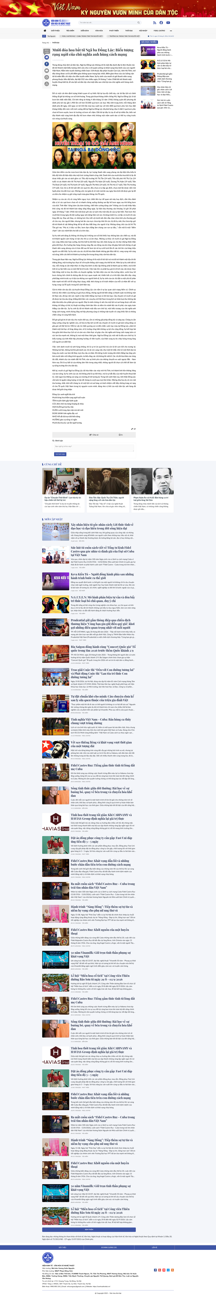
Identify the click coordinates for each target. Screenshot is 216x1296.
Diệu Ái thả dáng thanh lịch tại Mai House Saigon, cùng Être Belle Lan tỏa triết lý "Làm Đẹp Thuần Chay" (103, 1258)
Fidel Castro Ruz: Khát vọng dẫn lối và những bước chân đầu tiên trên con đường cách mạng (101, 862)
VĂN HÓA (81, 541)
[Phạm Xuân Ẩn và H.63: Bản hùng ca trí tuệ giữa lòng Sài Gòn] (152, 481)
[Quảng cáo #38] (108, 8)
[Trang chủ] (45, 31)
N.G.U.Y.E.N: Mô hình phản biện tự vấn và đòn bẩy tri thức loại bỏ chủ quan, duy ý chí (103, 599)
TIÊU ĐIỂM (82, 567)
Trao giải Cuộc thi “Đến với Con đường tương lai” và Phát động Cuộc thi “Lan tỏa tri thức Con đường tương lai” (103, 673)
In (122, 435)
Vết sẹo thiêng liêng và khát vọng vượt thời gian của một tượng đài (101, 744)
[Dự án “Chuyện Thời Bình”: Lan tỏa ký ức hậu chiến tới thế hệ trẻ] (63, 481)
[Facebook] (161, 22)
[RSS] (155, 22)
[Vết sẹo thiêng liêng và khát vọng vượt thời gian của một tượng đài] (55, 749)
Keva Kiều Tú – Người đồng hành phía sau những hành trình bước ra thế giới (102, 576)
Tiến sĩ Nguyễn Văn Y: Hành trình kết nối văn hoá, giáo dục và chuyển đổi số (103, 1283)
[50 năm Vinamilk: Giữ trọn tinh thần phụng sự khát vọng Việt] (55, 960)
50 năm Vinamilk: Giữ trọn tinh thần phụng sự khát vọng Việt (101, 954)
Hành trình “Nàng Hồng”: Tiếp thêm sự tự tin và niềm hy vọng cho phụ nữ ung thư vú (102, 908)
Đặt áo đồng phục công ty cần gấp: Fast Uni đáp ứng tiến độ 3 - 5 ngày (101, 839)
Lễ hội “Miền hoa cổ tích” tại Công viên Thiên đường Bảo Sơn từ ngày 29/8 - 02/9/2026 (100, 977)
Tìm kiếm (138, 22)
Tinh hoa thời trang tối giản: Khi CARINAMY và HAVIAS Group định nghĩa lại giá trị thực (101, 816)
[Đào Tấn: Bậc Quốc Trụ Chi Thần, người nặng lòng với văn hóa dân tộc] (108, 481)
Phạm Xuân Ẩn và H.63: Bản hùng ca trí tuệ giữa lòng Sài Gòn (151, 499)
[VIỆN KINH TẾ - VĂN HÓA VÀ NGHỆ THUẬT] (56, 22)
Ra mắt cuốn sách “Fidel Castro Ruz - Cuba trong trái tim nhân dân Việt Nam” (103, 885)
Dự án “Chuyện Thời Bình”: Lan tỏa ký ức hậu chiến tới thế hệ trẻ (63, 499)
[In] (46, 77)
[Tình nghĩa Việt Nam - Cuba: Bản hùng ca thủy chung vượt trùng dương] (55, 726)
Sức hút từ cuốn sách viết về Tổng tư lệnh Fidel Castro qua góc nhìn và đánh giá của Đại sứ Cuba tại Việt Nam (102, 551)
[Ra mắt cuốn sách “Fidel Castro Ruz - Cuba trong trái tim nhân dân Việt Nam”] (55, 891)
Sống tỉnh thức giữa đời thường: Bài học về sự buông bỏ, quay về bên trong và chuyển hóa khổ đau (101, 791)
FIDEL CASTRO (86, 735)
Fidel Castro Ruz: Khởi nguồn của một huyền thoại (100, 931)
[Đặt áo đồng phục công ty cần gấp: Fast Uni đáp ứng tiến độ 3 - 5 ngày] (55, 845)
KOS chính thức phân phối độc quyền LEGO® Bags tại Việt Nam (100, 1233)
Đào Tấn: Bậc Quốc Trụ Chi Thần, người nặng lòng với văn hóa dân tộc (106, 499)
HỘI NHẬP (82, 590)
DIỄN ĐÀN (85, 808)
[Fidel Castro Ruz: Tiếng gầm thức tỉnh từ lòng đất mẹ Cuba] (55, 772)
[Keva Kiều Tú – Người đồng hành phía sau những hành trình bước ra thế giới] (55, 581)
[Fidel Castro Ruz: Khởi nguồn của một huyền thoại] (55, 937)
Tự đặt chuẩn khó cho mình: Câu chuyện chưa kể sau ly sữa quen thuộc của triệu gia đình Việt (102, 698)
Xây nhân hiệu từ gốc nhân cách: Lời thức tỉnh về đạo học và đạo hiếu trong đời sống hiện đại (102, 526)
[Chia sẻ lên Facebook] (46, 64)
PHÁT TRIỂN (82, 640)
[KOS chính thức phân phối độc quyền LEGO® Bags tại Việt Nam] (55, 1239)
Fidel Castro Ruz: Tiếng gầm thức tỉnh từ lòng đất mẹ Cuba (103, 767)
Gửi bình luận (60, 454)
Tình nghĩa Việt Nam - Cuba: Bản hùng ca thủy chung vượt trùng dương (101, 721)
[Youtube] (168, 22)
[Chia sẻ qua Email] (46, 70)
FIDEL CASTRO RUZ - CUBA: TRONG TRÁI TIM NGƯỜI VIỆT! (65, 36)
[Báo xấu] (46, 84)
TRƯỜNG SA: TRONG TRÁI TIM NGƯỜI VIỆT (108, 36)
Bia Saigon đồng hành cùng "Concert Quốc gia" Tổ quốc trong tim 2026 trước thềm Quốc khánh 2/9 (103, 648)
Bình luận (47, 51)
